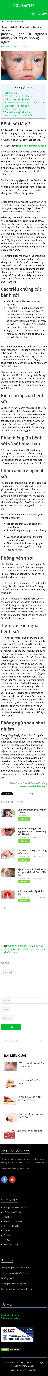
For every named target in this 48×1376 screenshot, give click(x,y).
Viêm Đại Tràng (11, 1244)
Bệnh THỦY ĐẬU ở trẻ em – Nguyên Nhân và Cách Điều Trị (32, 872)
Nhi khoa (23, 819)
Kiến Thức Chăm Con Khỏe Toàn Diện (24, 1362)
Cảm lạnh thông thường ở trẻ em (32, 811)
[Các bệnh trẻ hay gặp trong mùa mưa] (8, 854)
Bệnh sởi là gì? (10, 92)
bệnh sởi (11, 945)
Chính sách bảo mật (10, 1315)
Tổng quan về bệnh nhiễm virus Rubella (31, 1065)
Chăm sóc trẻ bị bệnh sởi (15, 105)
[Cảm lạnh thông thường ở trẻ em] (8, 813)
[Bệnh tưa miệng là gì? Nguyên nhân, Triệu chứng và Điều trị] (8, 832)
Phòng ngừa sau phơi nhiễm (17, 115)
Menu (41, 13)
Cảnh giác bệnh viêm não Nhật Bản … (31, 1116)
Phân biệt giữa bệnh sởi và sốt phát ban (23, 102)
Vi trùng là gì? (7, 1278)
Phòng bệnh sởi (11, 109)
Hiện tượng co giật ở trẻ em (14, 1273)
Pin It (30, 793)
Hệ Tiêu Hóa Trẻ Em (13, 1212)
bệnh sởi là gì (25, 945)
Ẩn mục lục (28, 87)
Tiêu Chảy (8, 1235)
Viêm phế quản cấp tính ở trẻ (31, 893)
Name (6, 1000)
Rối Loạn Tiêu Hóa (12, 1226)
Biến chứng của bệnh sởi (15, 99)
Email (5, 1009)
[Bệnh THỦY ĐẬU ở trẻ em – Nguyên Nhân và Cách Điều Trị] (8, 872)
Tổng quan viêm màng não (29, 1082)
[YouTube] (12, 1179)
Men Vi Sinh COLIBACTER (24, 1370)
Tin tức (7, 1240)
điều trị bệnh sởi (30, 948)
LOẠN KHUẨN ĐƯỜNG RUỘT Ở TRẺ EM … (29, 1099)
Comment (7, 972)
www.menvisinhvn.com (33, 786)
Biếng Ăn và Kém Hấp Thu (15, 1208)
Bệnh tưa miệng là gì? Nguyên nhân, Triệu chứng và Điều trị (32, 831)
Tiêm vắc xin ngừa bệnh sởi (17, 112)
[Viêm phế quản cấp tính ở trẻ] (8, 894)
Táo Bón (8, 1231)
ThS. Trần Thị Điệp (9, 46)
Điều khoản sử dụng (10, 1318)
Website (6, 1018)
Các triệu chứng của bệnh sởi (17, 96)
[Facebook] (4, 1179)
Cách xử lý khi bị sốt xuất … (30, 1131)
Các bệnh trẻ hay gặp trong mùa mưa (32, 852)
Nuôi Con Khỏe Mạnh (13, 1222)
